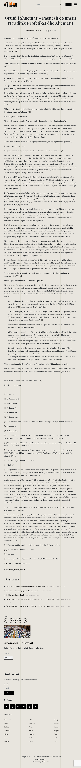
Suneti (22, 569)
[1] (17, 51)
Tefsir (6, 723)
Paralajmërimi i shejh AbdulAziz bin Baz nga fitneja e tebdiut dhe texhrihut (34, 599)
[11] (27, 185)
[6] (66, 121)
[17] (41, 320)
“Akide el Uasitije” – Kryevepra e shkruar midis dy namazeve (28, 606)
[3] (48, 73)
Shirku (6, 738)
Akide (6, 734)
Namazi (31, 734)
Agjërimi (32, 723)
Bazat (11, 569)
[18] (67, 364)
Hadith (6, 727)
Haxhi (31, 730)
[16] (19, 307)
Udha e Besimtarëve (33, 595)
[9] (62, 151)
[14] (5, 465)
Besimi (17, 569)
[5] (29, 112)
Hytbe (56, 738)
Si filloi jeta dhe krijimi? (15, 595)
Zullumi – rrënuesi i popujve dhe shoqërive (22, 591)
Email (6, 684)
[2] (8, 66)
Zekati (31, 741)
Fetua (55, 734)
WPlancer (45, 762)
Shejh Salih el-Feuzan (33, 30)
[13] (9, 268)
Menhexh (7, 730)
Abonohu (8, 658)
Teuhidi (6, 741)
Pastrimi (32, 738)
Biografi (56, 730)
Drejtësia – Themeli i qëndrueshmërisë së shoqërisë (25, 586)
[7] (10, 131)
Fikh (30, 720)
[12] (30, 201)
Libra (55, 741)
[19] (68, 371)
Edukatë (56, 723)
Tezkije (56, 720)
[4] (58, 88)
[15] (41, 280)
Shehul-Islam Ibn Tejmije (56, 586)
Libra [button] (68, 4)
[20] (40, 380)
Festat (31, 727)
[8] (72, 141)
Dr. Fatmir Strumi (46, 591)
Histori (56, 727)
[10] (41, 172)
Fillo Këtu (7, 720)
